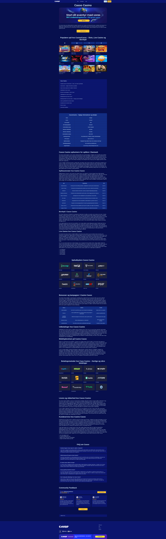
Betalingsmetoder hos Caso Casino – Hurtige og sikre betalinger (71, 98)
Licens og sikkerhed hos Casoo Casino (67, 100)
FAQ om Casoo (63, 105)
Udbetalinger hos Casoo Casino (65, 94)
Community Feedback (64, 107)
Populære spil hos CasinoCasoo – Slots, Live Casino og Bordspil (71, 83)
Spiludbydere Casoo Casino (65, 90)
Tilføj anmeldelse (101, 492)
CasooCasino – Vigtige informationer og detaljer (68, 85)
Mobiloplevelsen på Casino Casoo (66, 96)
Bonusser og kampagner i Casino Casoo (67, 92)
